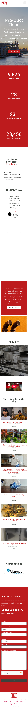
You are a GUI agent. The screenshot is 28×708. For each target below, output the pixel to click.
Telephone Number (6, 632)
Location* (4, 644)
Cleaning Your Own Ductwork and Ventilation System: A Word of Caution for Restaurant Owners (14, 470)
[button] (24, 2)
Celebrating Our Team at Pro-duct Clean (14, 422)
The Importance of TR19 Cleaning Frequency (14, 495)
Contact (16, 704)
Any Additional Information (8, 650)
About (12, 701)
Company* (4, 639)
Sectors (6, 701)
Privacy (4, 699)
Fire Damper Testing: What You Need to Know (14, 544)
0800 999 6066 (8, 613)
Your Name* (4, 621)
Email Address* (5, 627)
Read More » (14, 426)
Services (23, 699)
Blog (11, 704)
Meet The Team (20, 701)
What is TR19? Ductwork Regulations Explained (14, 520)
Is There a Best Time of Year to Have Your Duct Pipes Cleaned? (14, 445)
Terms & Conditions (13, 699)
